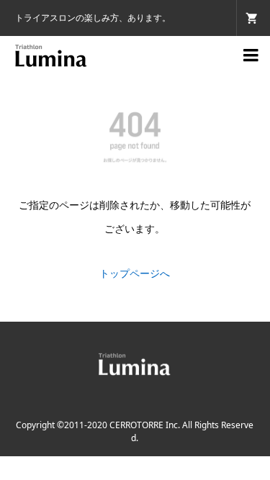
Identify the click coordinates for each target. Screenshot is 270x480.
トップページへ (134, 273)
